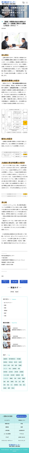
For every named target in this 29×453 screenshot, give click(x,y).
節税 (8, 381)
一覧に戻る (14, 281)
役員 (15, 378)
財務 (12, 365)
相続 (4, 381)
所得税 (19, 378)
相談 (8, 384)
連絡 (22, 375)
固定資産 (5, 371)
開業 (23, 381)
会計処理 (10, 371)
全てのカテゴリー (8, 302)
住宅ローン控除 (7, 365)
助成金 (5, 388)
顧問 (9, 388)
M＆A (10, 368)
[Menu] (26, 2)
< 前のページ (5, 281)
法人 (11, 384)
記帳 (4, 384)
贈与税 (15, 362)
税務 (5, 305)
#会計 (16, 292)
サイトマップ (21, 440)
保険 (19, 368)
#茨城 (12, 292)
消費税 (12, 381)
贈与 (24, 384)
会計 (20, 381)
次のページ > (23, 281)
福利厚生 (5, 362)
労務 (5, 315)
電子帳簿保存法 (12, 358)
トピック (5, 368)
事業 (2, 276)
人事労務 (16, 371)
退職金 (11, 378)
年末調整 (19, 358)
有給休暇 (12, 375)
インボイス (6, 378)
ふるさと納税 (6, 375)
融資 (5, 313)
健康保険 (18, 375)
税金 (20, 384)
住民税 (20, 362)
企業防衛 (14, 368)
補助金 (5, 310)
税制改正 (10, 362)
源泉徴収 (16, 384)
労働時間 (21, 371)
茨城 (16, 381)
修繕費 (20, 365)
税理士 (13, 388)
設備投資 (5, 358)
